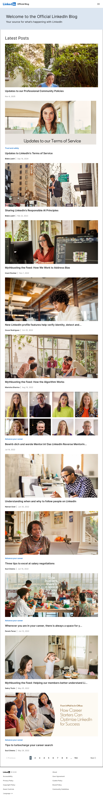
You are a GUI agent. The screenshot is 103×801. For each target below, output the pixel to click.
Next (92, 758)
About (55, 772)
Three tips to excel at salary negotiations (30, 563)
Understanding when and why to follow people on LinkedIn (40, 501)
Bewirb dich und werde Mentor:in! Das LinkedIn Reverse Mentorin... (46, 444)
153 (76, 758)
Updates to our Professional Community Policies (34, 91)
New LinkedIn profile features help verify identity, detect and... (43, 324)
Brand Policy (57, 785)
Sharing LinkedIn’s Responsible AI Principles (31, 210)
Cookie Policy (57, 781)
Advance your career (14, 439)
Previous (11, 758)
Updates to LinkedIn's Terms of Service (29, 153)
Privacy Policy (8, 781)
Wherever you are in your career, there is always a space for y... (43, 625)
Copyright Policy (9, 785)
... (71, 758)
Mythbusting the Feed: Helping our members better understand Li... (46, 682)
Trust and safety (12, 148)
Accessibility (8, 776)
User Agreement (59, 776)
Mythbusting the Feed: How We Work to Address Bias (37, 267)
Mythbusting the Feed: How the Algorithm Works (34, 381)
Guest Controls (8, 789)
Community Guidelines (61, 789)
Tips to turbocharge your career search (29, 745)
